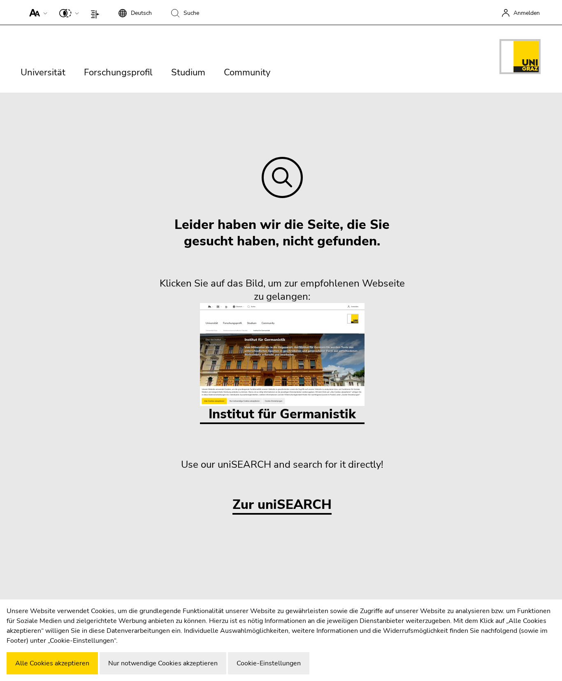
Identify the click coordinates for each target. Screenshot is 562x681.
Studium (188, 72)
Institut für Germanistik (282, 414)
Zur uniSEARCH (282, 505)
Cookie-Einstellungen (269, 663)
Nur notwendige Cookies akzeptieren (163, 663)
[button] (36, 12)
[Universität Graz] (520, 58)
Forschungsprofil (118, 72)
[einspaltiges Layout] (97, 12)
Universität (43, 72)
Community (247, 72)
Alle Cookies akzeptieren (52, 663)
